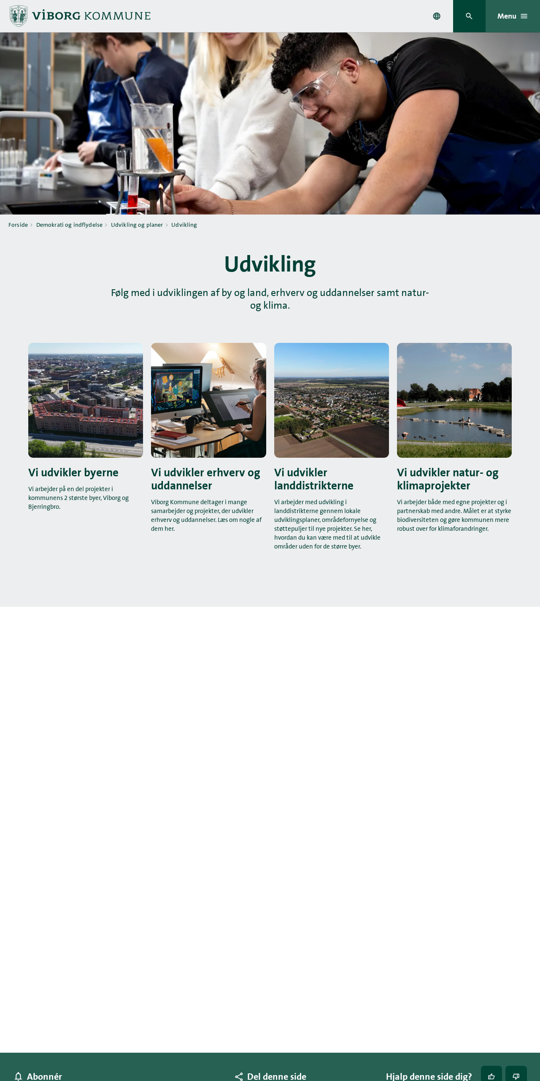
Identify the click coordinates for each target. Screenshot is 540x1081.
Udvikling (184, 224)
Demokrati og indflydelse (69, 224)
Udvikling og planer (137, 224)
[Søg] (469, 16)
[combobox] (437, 16)
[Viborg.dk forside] (79, 16)
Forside (18, 224)
